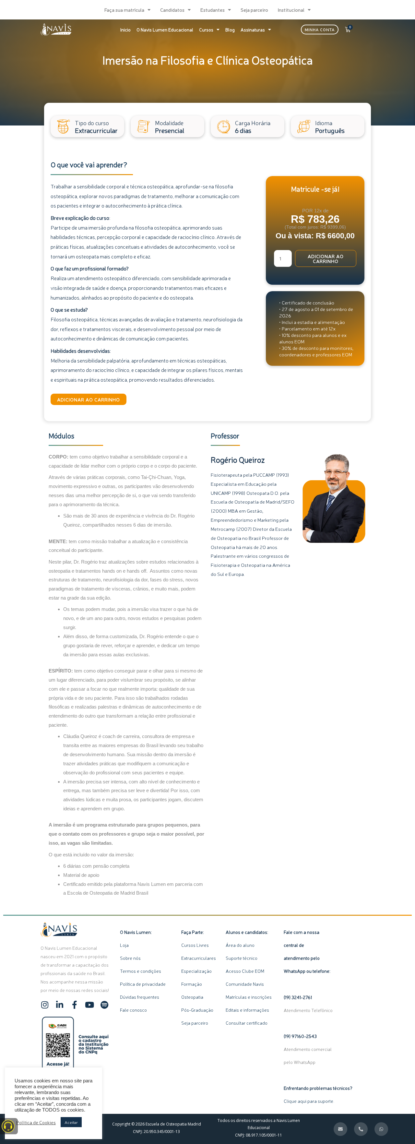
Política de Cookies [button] (36, 1122)
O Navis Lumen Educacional (164, 29)
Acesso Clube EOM (245, 971)
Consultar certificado (246, 1023)
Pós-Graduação (197, 1010)
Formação (193, 984)
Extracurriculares (198, 958)
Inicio (125, 29)
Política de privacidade (143, 984)
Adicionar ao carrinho (88, 399)
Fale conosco (133, 1010)
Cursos (206, 29)
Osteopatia (192, 997)
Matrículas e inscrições (249, 997)
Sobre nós (130, 958)
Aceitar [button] (71, 1122)
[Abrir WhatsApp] (399, 1128)
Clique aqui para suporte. (309, 1101)
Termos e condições (140, 971)
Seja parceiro (254, 9)
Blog (230, 29)
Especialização (196, 971)
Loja (124, 945)
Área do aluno (240, 945)
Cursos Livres (195, 945)
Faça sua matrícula (124, 9)
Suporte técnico (241, 958)
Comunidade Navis (245, 984)
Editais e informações (247, 1010)
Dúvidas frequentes (139, 997)
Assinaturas (253, 29)
